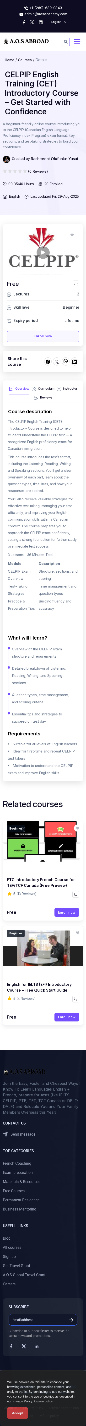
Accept (17, 1413)
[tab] (19, 390)
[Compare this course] (76, 284)
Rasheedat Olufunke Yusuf (54, 158)
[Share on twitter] (56, 361)
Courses (25, 60)
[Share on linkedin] (74, 361)
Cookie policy (43, 1401)
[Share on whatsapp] (65, 361)
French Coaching (17, 1163)
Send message (22, 1134)
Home (9, 60)
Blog (7, 1238)
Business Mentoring (19, 1209)
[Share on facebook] (48, 361)
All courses (12, 1247)
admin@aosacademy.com (45, 14)
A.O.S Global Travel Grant (24, 1275)
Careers (9, 1284)
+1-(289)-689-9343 (45, 8)
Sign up (9, 1256)
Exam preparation (18, 1172)
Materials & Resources (21, 1181)
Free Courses (14, 1191)
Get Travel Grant (16, 1265)
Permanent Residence (21, 1200)
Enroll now (43, 336)
